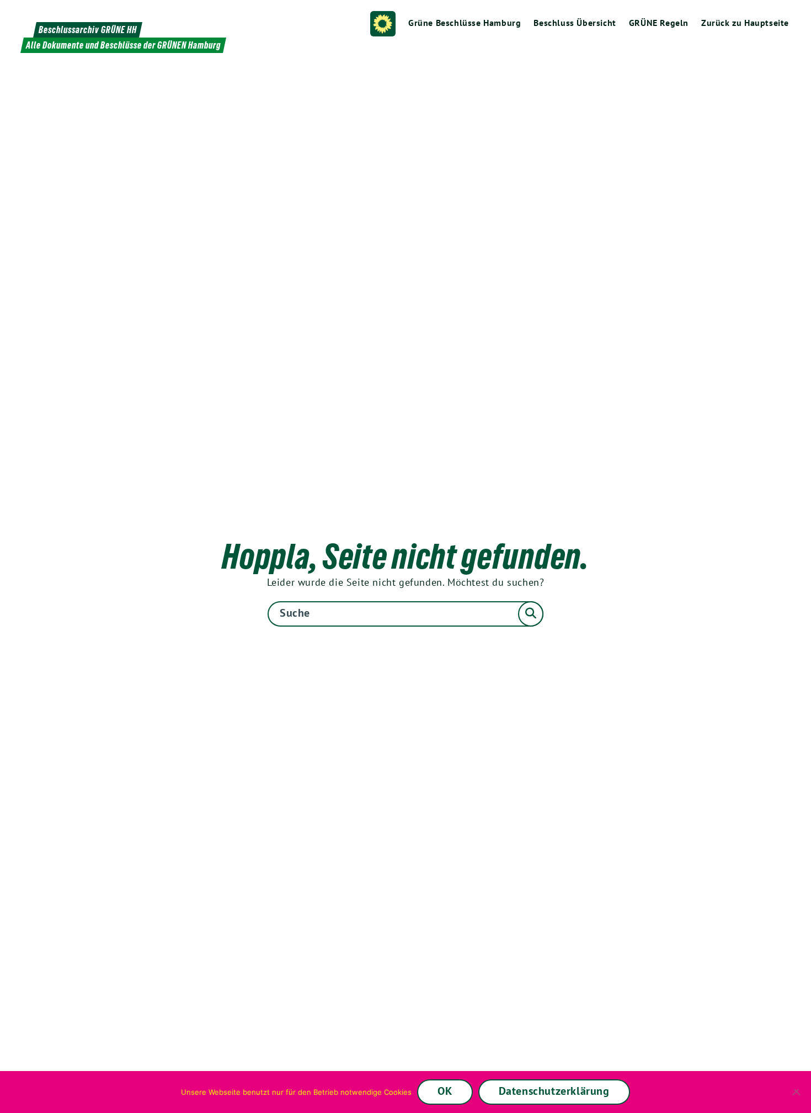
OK (444, 1091)
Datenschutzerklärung (554, 1091)
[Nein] (797, 1092)
